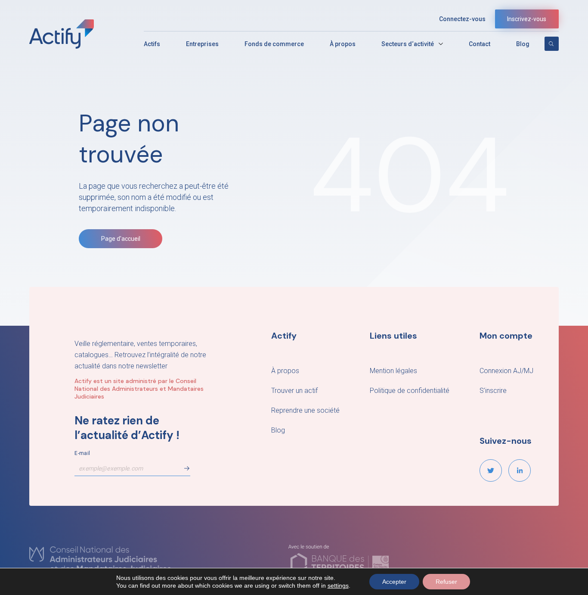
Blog (522, 43)
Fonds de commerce (274, 43)
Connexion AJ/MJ (506, 371)
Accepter (394, 581)
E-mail (82, 453)
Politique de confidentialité (409, 390)
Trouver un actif (294, 390)
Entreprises (202, 43)
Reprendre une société (305, 410)
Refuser (446, 581)
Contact (479, 43)
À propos (343, 43)
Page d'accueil (120, 238)
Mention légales (393, 371)
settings (338, 585)
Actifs (152, 43)
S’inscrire (493, 390)
